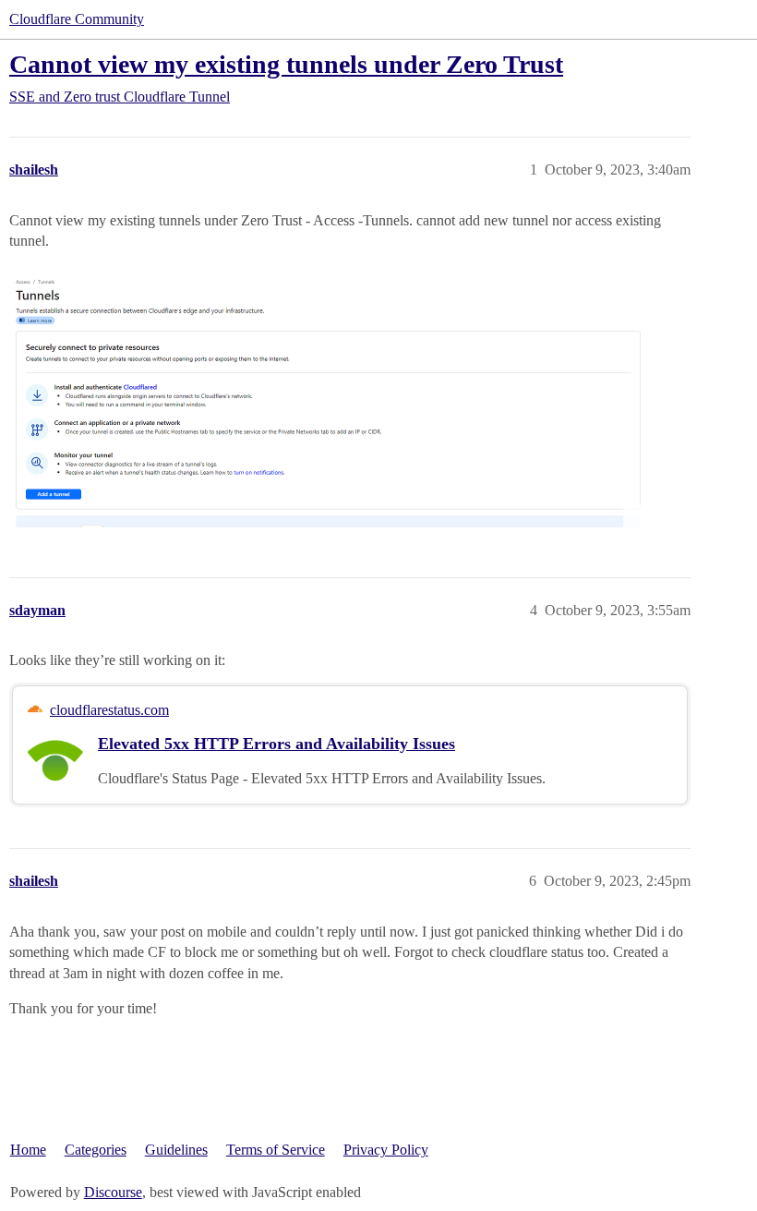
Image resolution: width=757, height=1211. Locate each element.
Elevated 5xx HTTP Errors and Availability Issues (276, 743)
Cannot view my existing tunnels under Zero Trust (286, 64)
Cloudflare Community (76, 19)
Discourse (113, 1192)
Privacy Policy (385, 1149)
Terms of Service (275, 1149)
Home (28, 1149)
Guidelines (176, 1149)
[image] (327, 397)
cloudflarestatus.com (109, 710)
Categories (95, 1149)
